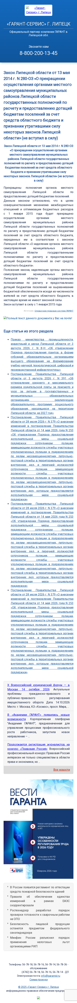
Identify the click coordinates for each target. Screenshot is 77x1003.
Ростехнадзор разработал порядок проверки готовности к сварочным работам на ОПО (40, 915)
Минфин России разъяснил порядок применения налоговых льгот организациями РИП (40, 942)
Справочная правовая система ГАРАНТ (54, 311)
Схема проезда (39, 979)
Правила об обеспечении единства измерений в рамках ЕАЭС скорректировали (40, 901)
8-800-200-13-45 (38, 53)
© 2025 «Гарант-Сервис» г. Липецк (38, 987)
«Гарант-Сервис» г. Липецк (38, 24)
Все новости (61, 769)
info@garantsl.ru (50, 975)
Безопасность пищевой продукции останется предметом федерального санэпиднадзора (40, 928)
